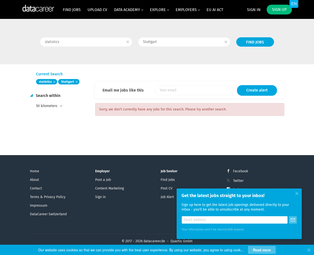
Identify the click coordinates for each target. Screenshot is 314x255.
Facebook (240, 171)
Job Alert (167, 197)
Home (34, 171)
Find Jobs (255, 42)
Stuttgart (67, 82)
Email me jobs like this (123, 90)
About (34, 180)
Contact (36, 188)
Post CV (166, 188)
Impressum (38, 205)
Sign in (254, 10)
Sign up (279, 10)
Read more (262, 249)
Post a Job (103, 180)
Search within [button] (47, 96)
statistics (45, 82)
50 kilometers (47, 106)
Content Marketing (109, 188)
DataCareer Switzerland (48, 214)
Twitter (238, 181)
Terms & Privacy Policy (47, 197)
